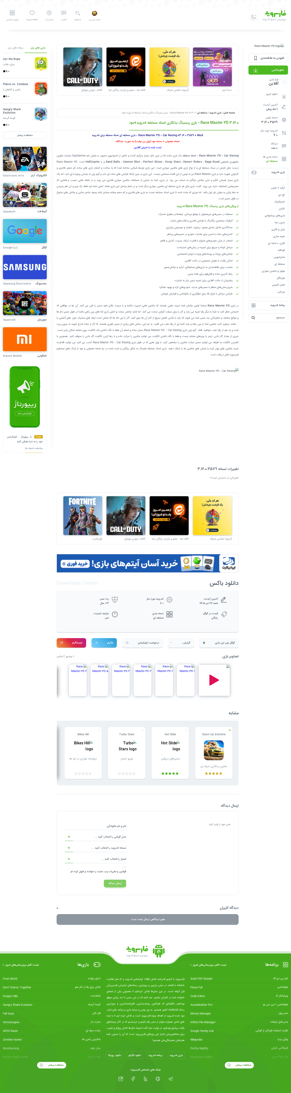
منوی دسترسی (12, 20)
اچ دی (281, 195)
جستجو (77, 20)
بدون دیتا (280, 222)
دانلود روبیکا (114, 1055)
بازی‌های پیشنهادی (275, 215)
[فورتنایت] (82, 515)
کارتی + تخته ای (276, 243)
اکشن (282, 209)
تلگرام (110, 643)
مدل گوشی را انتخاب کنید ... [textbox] (110, 837)
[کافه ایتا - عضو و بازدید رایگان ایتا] (126, 66)
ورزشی (281, 292)
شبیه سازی (279, 236)
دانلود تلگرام (134, 1055)
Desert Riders (192, 162)
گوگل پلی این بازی (225, 643)
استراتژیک (279, 202)
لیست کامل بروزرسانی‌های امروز (209, 965)
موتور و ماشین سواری (273, 271)
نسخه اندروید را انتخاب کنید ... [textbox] (109, 848)
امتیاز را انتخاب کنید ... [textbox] (113, 859)
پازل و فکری (278, 229)
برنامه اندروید (155, 1055)
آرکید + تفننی (278, 188)
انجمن (64, 20)
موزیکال (281, 278)
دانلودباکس (278, 70)
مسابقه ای (272, 161)
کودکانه (281, 250)
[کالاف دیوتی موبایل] (82, 66)
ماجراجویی (279, 257)
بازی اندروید (215, 113)
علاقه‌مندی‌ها (32, 20)
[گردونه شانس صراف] (169, 66)
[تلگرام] (170, 1079)
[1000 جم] (212, 66)
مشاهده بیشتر (243, 1065)
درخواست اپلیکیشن (148, 643)
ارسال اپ (49, 20)
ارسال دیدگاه (115, 883)
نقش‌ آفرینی (278, 285)
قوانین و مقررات (117, 871)
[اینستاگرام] (120, 1079)
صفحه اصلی (229, 113)
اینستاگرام (77, 643)
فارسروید (234, 355)
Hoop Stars (173, 162)
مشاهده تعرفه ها (34, 449)
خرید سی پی (94, 20)
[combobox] (95, 837)
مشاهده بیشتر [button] (24, 135)
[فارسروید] (145, 952)
